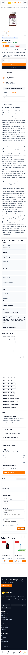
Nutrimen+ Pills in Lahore (9, 383)
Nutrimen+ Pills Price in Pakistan (10, 404)
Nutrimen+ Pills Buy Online (9, 365)
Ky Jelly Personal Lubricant (19, 556)
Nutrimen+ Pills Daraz (8, 368)
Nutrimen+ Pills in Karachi (9, 380)
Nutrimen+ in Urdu (7, 357)
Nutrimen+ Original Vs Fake (9, 363)
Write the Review (9, 472)
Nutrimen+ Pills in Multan (9, 386)
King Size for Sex (6, 555)
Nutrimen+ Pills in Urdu (8, 392)
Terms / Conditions (5, 613)
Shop (5, 7)
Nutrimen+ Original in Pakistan (10, 360)
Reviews (10, 42)
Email (4, 505)
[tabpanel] (14, 487)
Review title (5, 508)
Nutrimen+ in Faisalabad (8, 345)
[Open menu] (3, 2)
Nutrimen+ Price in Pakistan (9, 407)
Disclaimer (3, 637)
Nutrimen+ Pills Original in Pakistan (11, 398)
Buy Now (15, 67)
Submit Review (21, 528)
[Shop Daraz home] (14, 2)
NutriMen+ (17, 7)
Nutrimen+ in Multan (7, 354)
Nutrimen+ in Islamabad (8, 348)
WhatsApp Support (6, 585)
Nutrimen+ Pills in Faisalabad (9, 374)
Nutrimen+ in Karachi (8, 351)
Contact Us (3, 629)
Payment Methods (5, 641)
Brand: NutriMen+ (5, 37)
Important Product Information (13, 88)
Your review (6, 512)
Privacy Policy (4, 617)
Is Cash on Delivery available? (12, 430)
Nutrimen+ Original (18, 357)
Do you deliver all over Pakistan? (13, 426)
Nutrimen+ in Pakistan (20, 354)
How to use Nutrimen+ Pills (9, 336)
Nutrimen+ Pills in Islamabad (9, 377)
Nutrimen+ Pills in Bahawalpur (10, 371)
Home (2, 7)
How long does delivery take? (12, 433)
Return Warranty (4, 615)
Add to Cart (15, 64)
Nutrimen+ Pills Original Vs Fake (10, 401)
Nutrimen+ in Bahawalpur (9, 342)
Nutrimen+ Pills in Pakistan (9, 389)
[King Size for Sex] (7, 546)
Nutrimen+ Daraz (19, 339)
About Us (3, 639)
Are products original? (10, 416)
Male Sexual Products (11, 7)
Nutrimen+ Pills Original (8, 395)
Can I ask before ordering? (11, 437)
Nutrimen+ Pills (21, 363)
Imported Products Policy (6, 619)
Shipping (3, 635)
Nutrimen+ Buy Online (8, 339)
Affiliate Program (4, 627)
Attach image (6, 519)
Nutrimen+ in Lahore (19, 351)
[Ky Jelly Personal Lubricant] (20, 546)
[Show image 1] (6, 33)
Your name (5, 501)
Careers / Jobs (4, 625)
